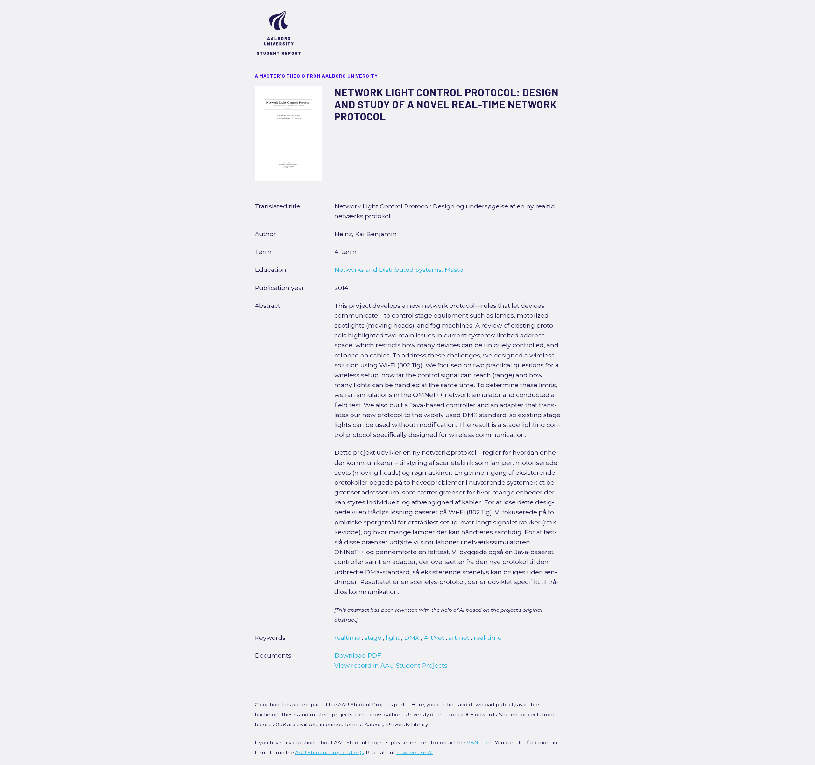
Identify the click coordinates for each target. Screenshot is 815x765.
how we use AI (414, 752)
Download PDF (357, 655)
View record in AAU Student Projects (390, 665)
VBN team (480, 743)
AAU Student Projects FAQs (329, 752)
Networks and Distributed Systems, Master (400, 269)
